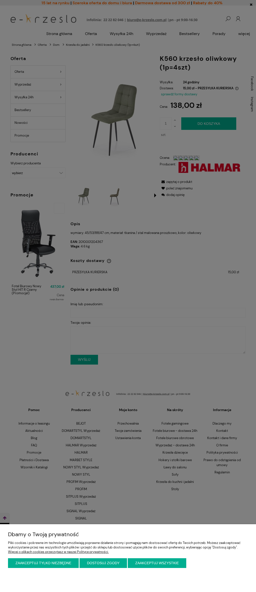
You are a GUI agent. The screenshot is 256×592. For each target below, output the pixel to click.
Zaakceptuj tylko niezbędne (43, 563)
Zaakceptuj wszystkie (157, 563)
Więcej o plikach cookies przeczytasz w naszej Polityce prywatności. (58, 552)
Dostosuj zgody (103, 563)
